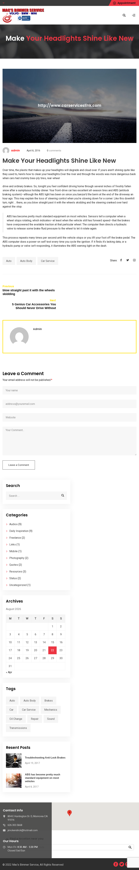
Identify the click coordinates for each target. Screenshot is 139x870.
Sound (51, 718)
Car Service (48, 261)
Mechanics (50, 709)
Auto (9, 261)
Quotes (13, 564)
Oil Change (15, 718)
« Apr (9, 672)
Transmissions (18, 728)
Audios (13, 524)
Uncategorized (18, 585)
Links (12, 544)
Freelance (15, 537)
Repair (34, 718)
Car (11, 709)
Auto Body (26, 261)
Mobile (13, 551)
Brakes (48, 700)
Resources (15, 571)
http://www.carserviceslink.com (69, 105)
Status (13, 578)
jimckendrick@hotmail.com (23, 830)
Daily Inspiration (18, 531)
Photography (16, 558)
